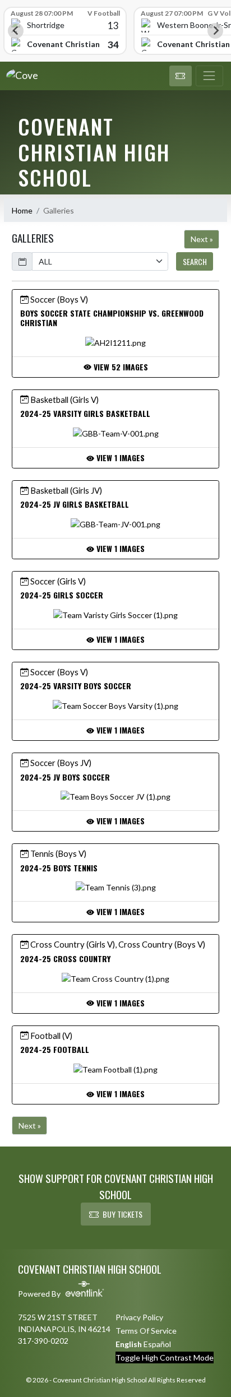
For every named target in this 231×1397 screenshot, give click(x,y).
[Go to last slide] (16, 31)
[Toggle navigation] (209, 76)
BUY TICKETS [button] (122, 1214)
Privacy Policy (139, 1317)
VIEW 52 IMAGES (119, 367)
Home (22, 210)
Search (195, 261)
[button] (180, 76)
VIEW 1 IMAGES (119, 457)
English (129, 1344)
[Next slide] (215, 31)
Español (157, 1344)
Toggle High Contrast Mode (165, 1357)
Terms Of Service (146, 1330)
